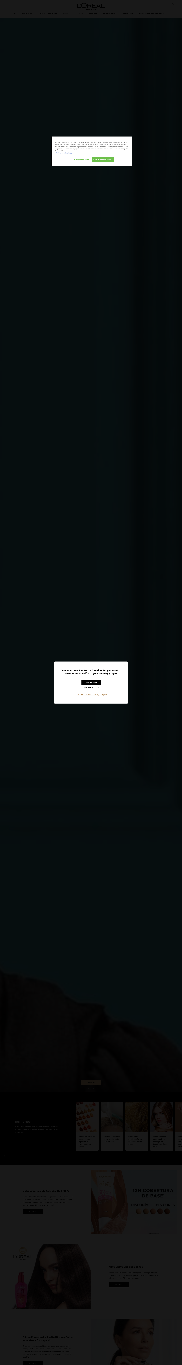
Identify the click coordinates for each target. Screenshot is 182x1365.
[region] (92, 151)
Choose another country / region (91, 694)
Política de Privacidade (64, 153)
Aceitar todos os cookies (102, 160)
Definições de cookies (82, 159)
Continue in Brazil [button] (91, 687)
